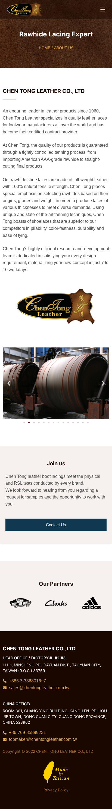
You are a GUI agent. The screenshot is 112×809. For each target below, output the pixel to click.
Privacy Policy (56, 790)
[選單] (102, 9)
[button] (8, 383)
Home (44, 48)
